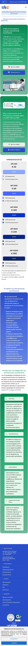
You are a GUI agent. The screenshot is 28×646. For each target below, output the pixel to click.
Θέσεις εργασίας (7, 600)
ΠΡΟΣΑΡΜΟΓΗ (14, 639)
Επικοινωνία (6, 589)
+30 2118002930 (22, 2)
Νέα (4, 587)
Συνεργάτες (5, 584)
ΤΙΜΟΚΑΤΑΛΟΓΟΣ (15, 72)
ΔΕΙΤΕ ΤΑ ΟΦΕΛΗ (15, 67)
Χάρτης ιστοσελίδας (8, 597)
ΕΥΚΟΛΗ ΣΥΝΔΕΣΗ (15, 150)
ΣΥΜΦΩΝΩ (14, 643)
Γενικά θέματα (6, 567)
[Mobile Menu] (26, 7)
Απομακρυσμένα (7, 572)
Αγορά (14, 171)
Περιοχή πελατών (7, 574)
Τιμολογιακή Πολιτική (8, 569)
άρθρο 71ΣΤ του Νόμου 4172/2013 (11, 390)
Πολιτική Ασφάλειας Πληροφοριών (11, 602)
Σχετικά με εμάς (6, 582)
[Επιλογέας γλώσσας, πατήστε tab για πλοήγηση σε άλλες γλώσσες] (4, 2)
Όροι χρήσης (6, 605)
